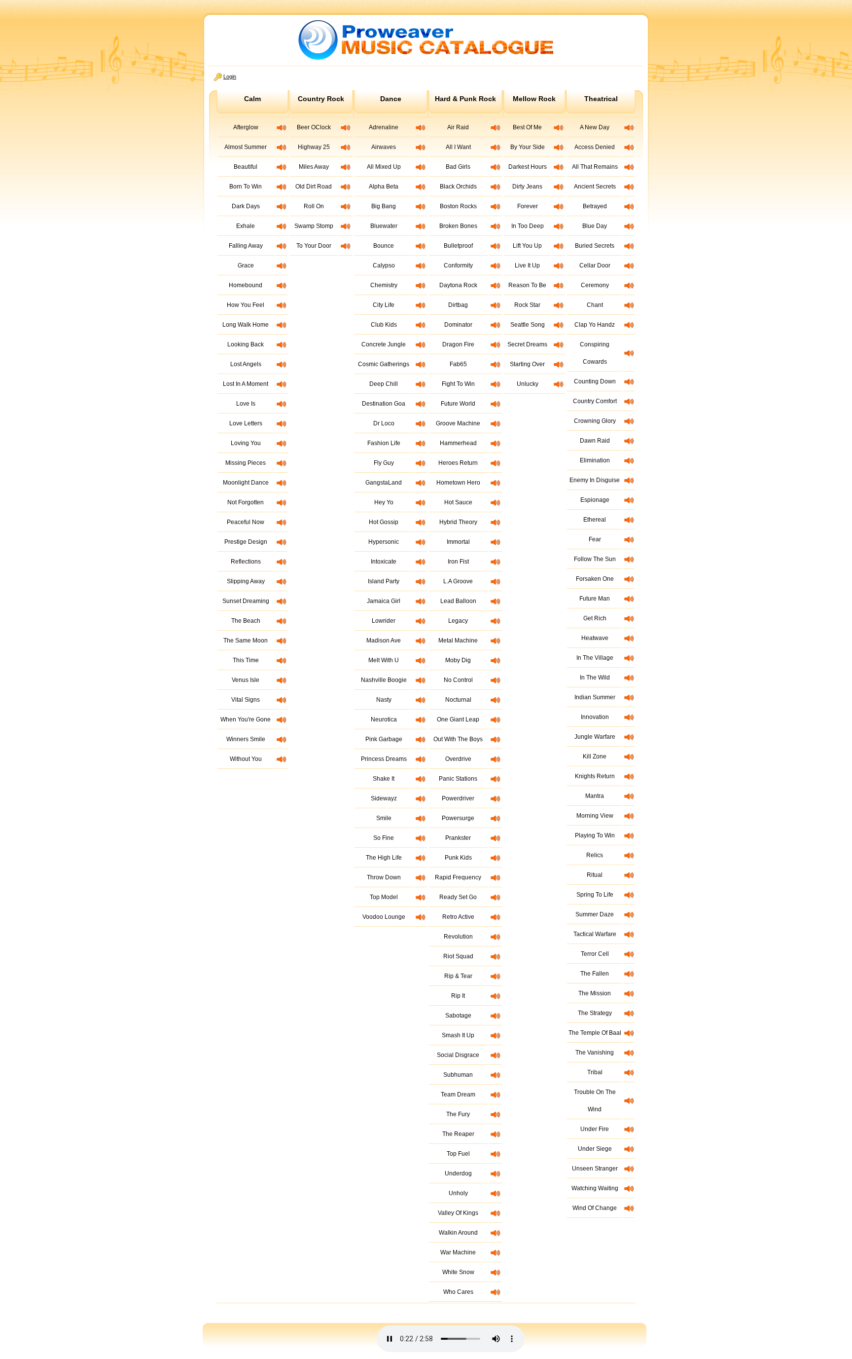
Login (229, 76)
